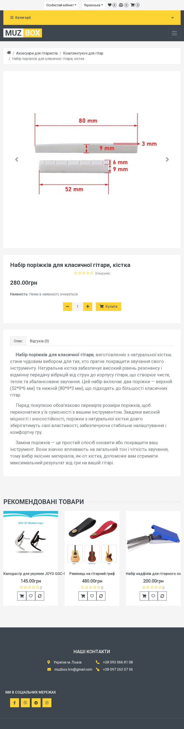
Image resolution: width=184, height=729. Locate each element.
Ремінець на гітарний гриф (92, 574)
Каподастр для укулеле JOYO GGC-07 (35, 574)
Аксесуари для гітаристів (37, 53)
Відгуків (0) (39, 341)
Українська (92, 5)
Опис (18, 341)
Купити (111, 306)
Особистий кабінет (60, 5)
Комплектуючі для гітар (83, 53)
